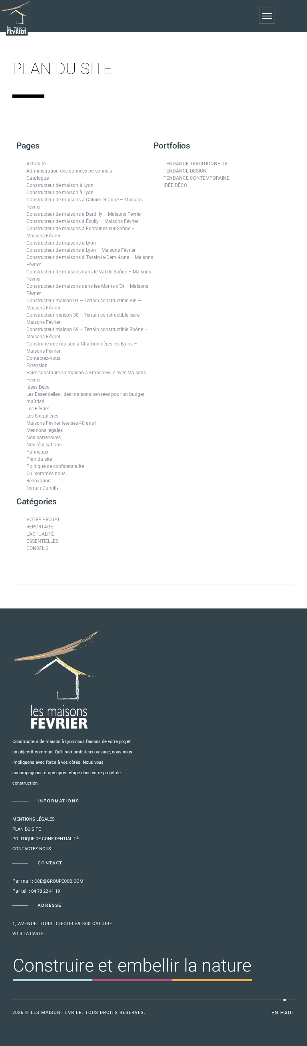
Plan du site (39, 459)
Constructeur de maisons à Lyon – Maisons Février (81, 250)
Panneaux (37, 452)
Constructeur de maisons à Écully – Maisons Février (82, 221)
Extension (37, 365)
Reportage (39, 527)
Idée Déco (175, 185)
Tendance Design (185, 171)
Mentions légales (44, 430)
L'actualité (40, 534)
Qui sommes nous (46, 473)
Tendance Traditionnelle (195, 164)
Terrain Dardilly (42, 488)
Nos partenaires (43, 437)
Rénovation (38, 481)
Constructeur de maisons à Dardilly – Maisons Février (84, 214)
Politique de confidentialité (55, 466)
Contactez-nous (43, 358)
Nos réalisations (44, 445)
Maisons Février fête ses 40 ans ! (61, 423)
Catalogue (37, 178)
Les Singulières (42, 416)
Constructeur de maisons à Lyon (61, 243)
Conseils (37, 548)
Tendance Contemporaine (196, 178)
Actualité (36, 164)
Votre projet (43, 519)
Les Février (37, 409)
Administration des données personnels (69, 171)
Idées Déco (38, 387)
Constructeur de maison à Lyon (60, 185)
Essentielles (42, 541)
